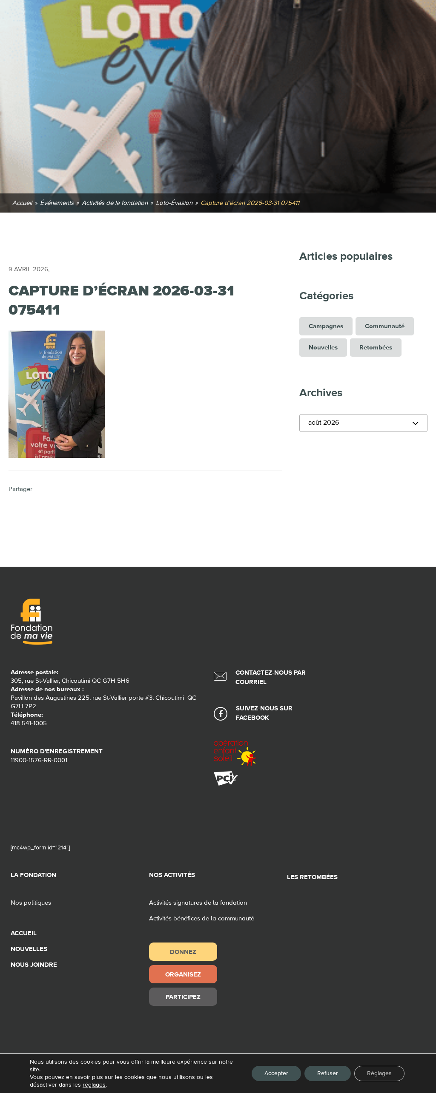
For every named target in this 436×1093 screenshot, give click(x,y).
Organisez (183, 974)
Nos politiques (31, 903)
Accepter (276, 1073)
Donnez (183, 951)
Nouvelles (323, 347)
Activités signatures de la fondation (198, 903)
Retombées (375, 347)
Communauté (384, 326)
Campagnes (326, 326)
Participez (183, 996)
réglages (94, 1085)
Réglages (379, 1073)
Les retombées (312, 877)
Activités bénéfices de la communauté (201, 918)
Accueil (24, 933)
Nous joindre (34, 965)
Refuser (327, 1073)
